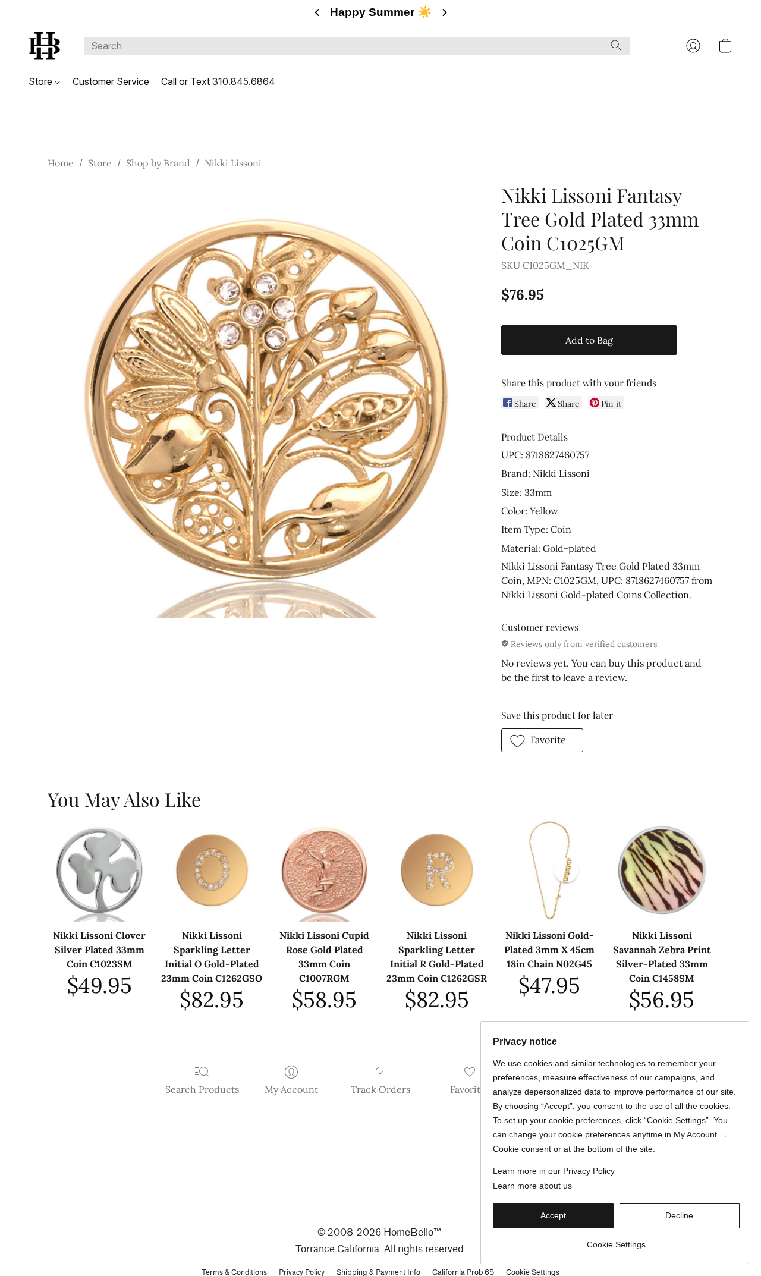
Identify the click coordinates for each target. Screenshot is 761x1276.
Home (61, 163)
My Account (291, 1089)
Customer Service (111, 81)
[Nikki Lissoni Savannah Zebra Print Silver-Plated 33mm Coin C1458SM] (662, 870)
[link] (616, 1240)
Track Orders (380, 1089)
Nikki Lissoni (233, 163)
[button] (45, 46)
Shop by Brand (158, 163)
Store (42, 81)
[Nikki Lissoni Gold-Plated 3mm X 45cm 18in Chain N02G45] (549, 870)
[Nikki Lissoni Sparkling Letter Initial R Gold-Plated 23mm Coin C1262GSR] (436, 870)
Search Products (202, 1089)
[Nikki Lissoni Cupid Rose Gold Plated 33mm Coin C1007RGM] (324, 870)
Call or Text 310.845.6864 (218, 81)
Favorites (470, 1089)
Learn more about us (532, 1185)
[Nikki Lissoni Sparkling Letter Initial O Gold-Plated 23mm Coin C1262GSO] (212, 870)
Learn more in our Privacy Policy (554, 1171)
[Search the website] (616, 45)
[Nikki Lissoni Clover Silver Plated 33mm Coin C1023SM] (99, 870)
